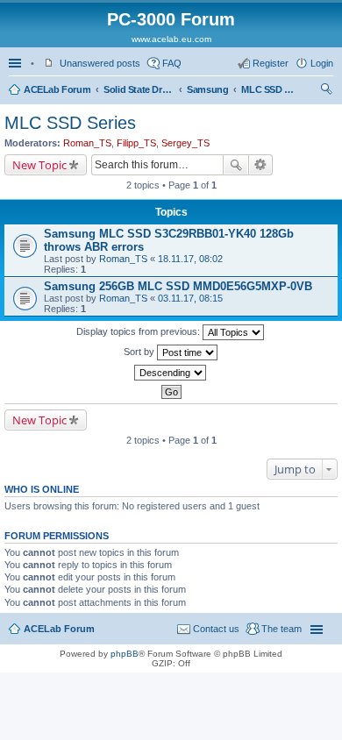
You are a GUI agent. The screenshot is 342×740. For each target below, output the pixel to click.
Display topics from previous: (139, 331)
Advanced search (261, 164)
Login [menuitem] (321, 63)
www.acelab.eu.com (171, 39)
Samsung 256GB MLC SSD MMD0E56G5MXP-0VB (178, 286)
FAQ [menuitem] (172, 63)
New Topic (39, 165)
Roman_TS (87, 143)
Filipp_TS (136, 143)
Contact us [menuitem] (216, 628)
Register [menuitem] (271, 63)
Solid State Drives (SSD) (138, 89)
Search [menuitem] (326, 91)
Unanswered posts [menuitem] (100, 63)
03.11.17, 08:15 (190, 298)
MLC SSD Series (267, 89)
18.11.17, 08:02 (190, 258)
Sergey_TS (185, 143)
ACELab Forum (57, 89)
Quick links (17, 63)
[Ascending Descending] (171, 373)
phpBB (124, 653)
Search (236, 164)
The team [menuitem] (281, 628)
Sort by (140, 351)
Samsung (207, 89)
